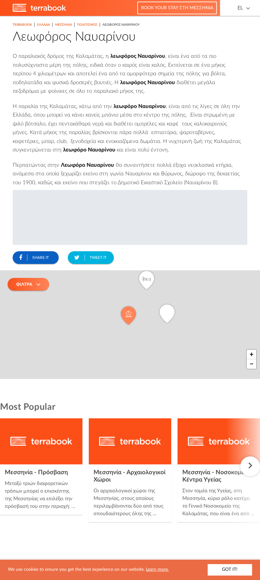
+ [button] (252, 354)
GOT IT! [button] (229, 569)
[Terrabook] (39, 10)
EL (240, 7)
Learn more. (157, 569)
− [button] (252, 364)
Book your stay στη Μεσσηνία (177, 8)
